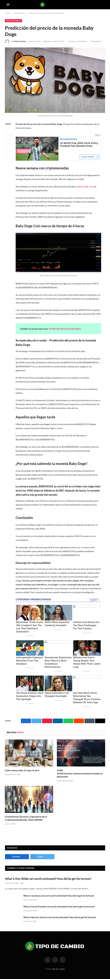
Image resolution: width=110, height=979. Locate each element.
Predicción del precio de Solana (65, 328)
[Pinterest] (8, 154)
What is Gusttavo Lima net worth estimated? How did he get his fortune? (58, 895)
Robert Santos (20, 41)
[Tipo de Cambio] (55, 4)
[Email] (8, 162)
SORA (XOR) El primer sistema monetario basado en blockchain (80, 773)
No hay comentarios (78, 41)
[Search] (102, 4)
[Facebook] (8, 132)
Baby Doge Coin (85, 186)
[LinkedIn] (8, 147)
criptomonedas (13, 21)
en (22, 883)
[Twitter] (8, 139)
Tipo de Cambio (58, 969)
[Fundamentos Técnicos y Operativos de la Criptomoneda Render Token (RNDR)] (29, 799)
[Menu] (8, 4)
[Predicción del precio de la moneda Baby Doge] (55, 80)
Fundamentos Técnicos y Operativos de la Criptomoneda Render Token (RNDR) (26, 818)
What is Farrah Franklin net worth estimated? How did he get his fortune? (59, 906)
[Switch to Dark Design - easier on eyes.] (98, 4)
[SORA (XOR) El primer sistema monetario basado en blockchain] (81, 753)
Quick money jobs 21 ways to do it (22, 770)
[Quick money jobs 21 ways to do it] (29, 753)
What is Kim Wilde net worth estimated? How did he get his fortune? (48, 878)
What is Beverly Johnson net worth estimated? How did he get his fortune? (59, 917)
